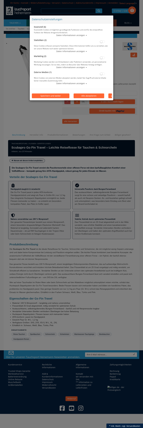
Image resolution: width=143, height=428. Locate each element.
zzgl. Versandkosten (131, 426)
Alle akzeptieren (88, 95)
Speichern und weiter (50, 95)
